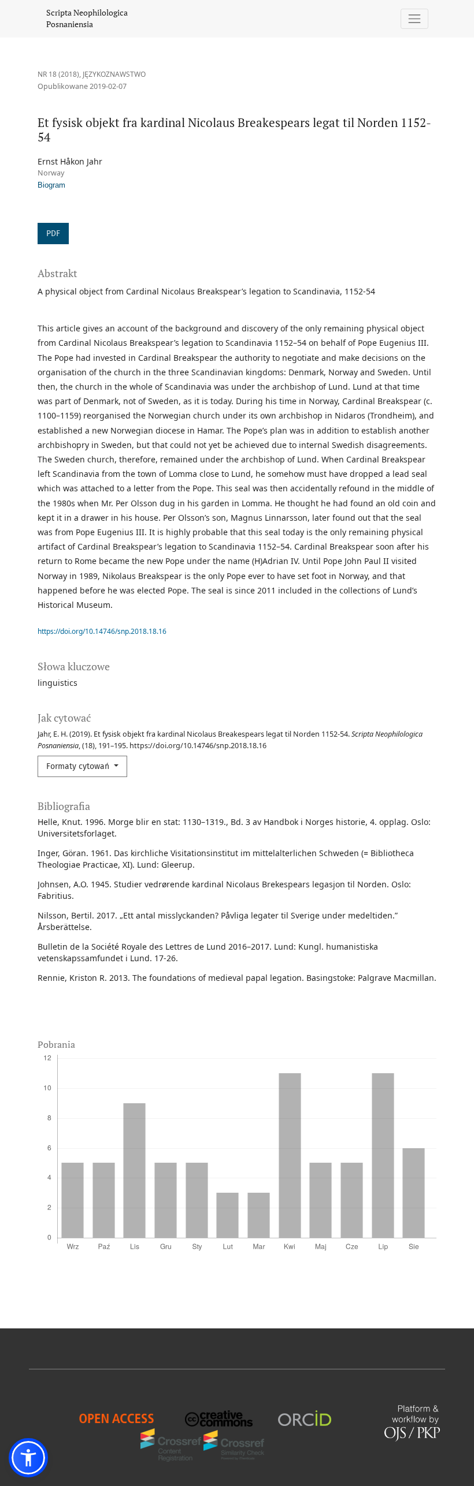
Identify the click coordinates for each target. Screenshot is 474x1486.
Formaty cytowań (79, 766)
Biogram (51, 185)
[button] (28, 1457)
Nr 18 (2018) (58, 74)
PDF (53, 233)
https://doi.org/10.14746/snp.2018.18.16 (102, 631)
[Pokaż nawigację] (415, 19)
